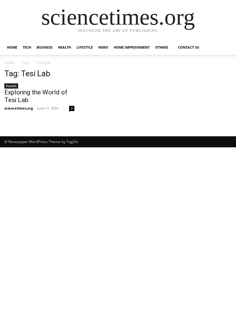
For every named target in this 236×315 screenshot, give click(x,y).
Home (12, 47)
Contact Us (188, 47)
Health (64, 47)
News (103, 47)
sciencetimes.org (18, 108)
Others (161, 47)
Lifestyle (85, 47)
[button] (224, 47)
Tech (27, 47)
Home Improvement (132, 47)
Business (45, 47)
